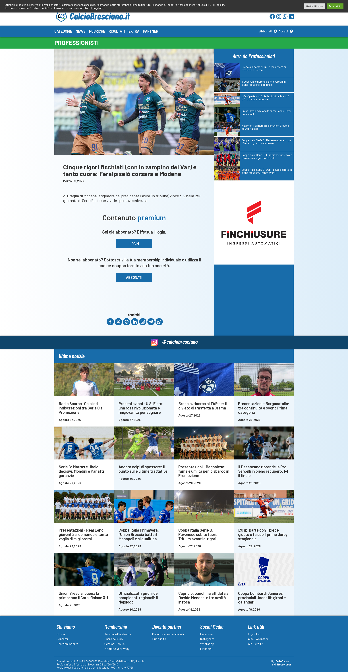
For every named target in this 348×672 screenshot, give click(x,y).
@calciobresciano (180, 341)
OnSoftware (282, 661)
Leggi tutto (97, 8)
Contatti (62, 639)
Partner (150, 31)
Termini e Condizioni (117, 634)
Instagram (207, 639)
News (81, 31)
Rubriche (97, 31)
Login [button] (134, 244)
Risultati (117, 31)
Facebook (206, 634)
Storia (61, 634)
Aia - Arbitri (255, 644)
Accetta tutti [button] (335, 6)
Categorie (63, 31)
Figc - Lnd (254, 634)
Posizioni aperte (67, 644)
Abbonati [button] (134, 277)
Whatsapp (207, 644)
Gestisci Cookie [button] (314, 6)
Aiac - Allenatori (258, 639)
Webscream (284, 664)
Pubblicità (159, 639)
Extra (134, 31)
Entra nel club (113, 639)
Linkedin (206, 648)
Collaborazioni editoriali (168, 634)
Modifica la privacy (116, 648)
